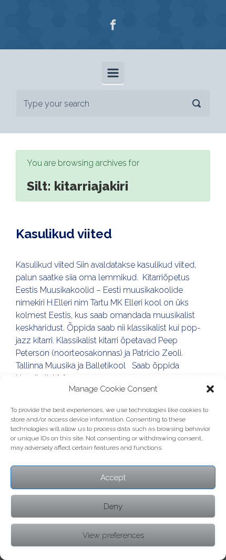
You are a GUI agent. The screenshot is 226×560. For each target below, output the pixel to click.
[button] (210, 389)
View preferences (113, 535)
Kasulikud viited (64, 233)
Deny (113, 506)
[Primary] (113, 73)
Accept (113, 477)
